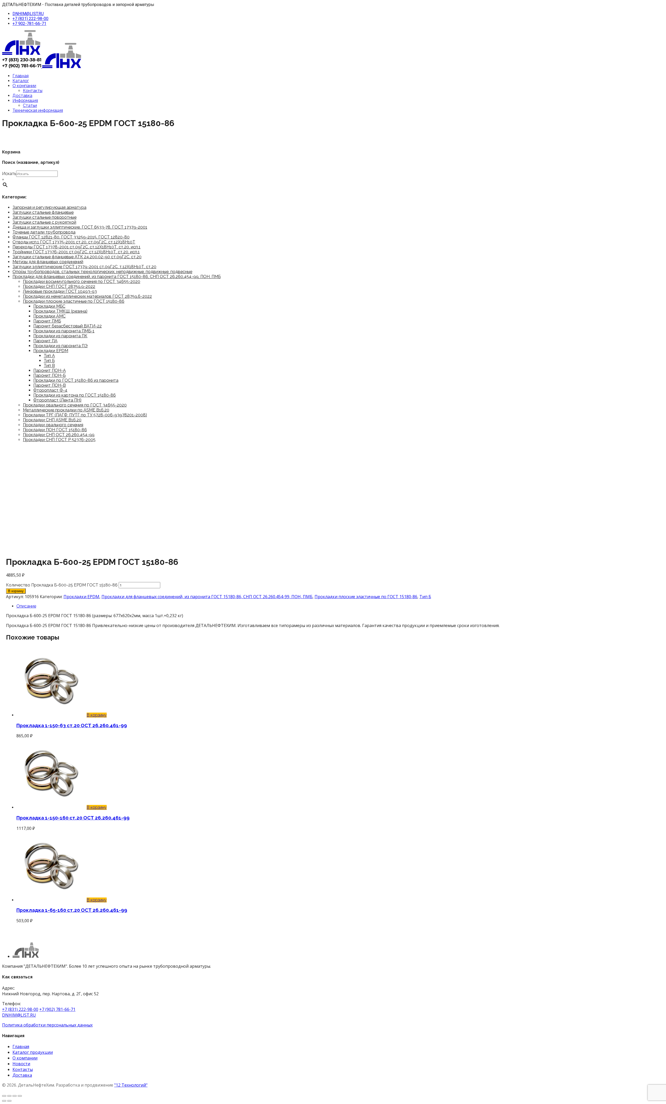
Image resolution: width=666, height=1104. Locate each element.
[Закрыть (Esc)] (20, 1096)
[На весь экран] (9, 1096)
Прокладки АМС (49, 316)
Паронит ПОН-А (49, 370)
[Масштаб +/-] (4, 1096)
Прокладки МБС (49, 306)
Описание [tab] (26, 606)
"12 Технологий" (131, 1085)
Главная (20, 75)
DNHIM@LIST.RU (28, 13)
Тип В (49, 365)
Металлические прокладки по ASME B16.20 (66, 410)
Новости (21, 1064)
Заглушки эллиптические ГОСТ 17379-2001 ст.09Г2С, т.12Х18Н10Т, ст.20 (84, 266)
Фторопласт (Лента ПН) (57, 400)
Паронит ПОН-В (49, 385)
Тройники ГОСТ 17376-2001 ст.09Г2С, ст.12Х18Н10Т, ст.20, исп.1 (76, 251)
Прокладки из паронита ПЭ (60, 345)
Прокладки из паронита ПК (60, 335)
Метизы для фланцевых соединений (47, 261)
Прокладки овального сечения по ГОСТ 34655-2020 (75, 405)
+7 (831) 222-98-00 (30, 18)
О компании (24, 85)
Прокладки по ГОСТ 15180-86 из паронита (75, 380)
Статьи (30, 105)
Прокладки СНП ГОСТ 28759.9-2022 (59, 286)
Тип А (49, 355)
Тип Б (49, 360)
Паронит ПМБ (47, 321)
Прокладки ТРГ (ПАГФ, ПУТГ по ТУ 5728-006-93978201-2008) (85, 414)
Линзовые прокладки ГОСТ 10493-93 (60, 291)
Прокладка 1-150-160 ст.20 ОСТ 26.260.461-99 (73, 818)
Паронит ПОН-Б (49, 375)
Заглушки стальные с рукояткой (44, 222)
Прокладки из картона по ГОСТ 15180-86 (74, 395)
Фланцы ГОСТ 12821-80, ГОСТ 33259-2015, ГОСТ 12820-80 (71, 237)
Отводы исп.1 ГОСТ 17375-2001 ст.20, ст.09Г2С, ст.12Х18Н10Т (73, 242)
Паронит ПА (45, 340)
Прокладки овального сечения (53, 424)
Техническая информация (37, 110)
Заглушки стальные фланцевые (43, 212)
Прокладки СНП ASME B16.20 (52, 419)
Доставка (22, 95)
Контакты (32, 90)
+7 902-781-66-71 (29, 23)
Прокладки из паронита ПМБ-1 (63, 330)
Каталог (20, 80)
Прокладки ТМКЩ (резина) (60, 311)
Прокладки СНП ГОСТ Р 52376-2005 (59, 439)
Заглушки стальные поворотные (44, 217)
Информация (25, 100)
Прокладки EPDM (50, 350)
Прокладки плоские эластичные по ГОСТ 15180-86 (73, 301)
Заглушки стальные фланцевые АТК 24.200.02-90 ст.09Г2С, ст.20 (77, 256)
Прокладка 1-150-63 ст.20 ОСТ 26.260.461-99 (71, 725)
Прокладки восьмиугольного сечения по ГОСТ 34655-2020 (81, 281)
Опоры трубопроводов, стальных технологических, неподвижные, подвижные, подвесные (102, 271)
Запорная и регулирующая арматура (49, 207)
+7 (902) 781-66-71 (57, 1009)
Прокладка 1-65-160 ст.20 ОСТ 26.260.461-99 (71, 910)
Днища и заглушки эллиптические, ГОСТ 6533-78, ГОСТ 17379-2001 (79, 227)
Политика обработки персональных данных (47, 1025)
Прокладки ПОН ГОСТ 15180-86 (55, 429)
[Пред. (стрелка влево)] (4, 1101)
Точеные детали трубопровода (43, 232)
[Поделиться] (14, 1096)
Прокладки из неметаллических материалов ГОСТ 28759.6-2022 (87, 296)
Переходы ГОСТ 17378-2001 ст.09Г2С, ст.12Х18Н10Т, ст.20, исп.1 (76, 246)
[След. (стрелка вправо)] (9, 1101)
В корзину (16, 591)
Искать (9, 173)
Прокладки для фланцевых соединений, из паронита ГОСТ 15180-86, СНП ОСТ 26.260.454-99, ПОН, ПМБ (116, 276)
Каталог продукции (32, 1052)
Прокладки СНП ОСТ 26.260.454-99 (58, 434)
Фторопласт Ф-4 (50, 390)
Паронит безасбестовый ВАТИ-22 (67, 326)
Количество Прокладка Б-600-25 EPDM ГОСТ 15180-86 (62, 585)
